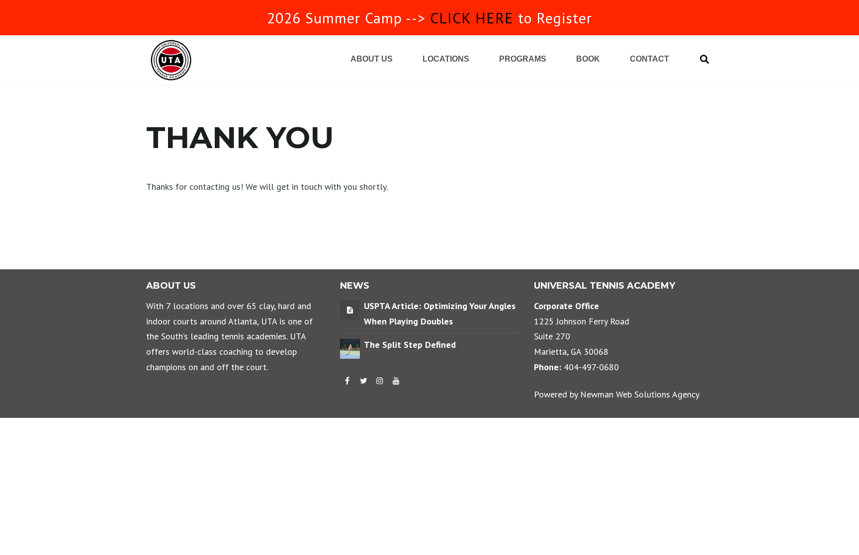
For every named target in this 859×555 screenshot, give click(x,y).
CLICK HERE (472, 17)
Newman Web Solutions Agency (639, 394)
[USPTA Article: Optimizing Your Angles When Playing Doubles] (350, 309)
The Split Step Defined (410, 344)
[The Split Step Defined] (350, 348)
